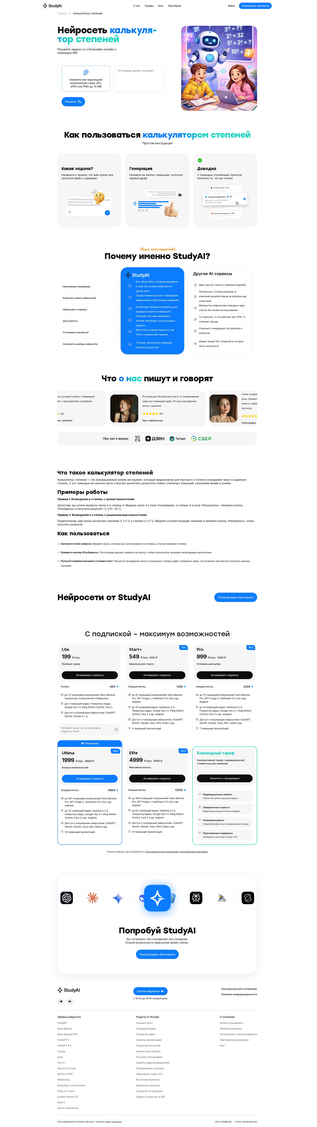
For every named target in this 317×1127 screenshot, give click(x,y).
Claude (61, 1051)
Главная (62, 13)
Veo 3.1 (61, 1062)
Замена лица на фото (148, 1051)
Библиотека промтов (148, 1085)
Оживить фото (144, 1022)
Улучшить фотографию (149, 1057)
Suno (60, 1057)
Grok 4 (61, 1102)
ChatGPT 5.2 (64, 1045)
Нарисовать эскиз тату (149, 1073)
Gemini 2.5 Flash (66, 1068)
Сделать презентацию (149, 1039)
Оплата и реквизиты (231, 1022)
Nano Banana (64, 1028)
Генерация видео (146, 1028)
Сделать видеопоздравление (152, 1062)
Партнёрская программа (234, 1039)
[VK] (69, 1001)
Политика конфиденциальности (239, 994)
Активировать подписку (90, 675)
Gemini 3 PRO (65, 1073)
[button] (86, 78)
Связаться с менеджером (224, 778)
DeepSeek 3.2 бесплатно (71, 1085)
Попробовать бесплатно (255, 5)
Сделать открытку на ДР (150, 1096)
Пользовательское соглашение (239, 988)
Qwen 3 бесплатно (68, 1108)
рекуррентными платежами (194, 851)
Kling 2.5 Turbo (65, 1091)
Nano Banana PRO (67, 1034)
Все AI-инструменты (148, 1079)
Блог (160, 5)
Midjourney (63, 1079)
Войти (231, 5)
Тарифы (149, 5)
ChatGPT (62, 1022)
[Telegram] (60, 1001)
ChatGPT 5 (63, 1039)
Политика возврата (231, 1028)
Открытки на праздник (149, 1091)
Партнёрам (174, 5)
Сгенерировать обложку (150, 1068)
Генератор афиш (145, 1034)
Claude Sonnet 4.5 (67, 1096)
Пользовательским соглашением (161, 851)
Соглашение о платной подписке (238, 1034)
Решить (70, 101)
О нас (136, 5)
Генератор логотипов (148, 1045)
